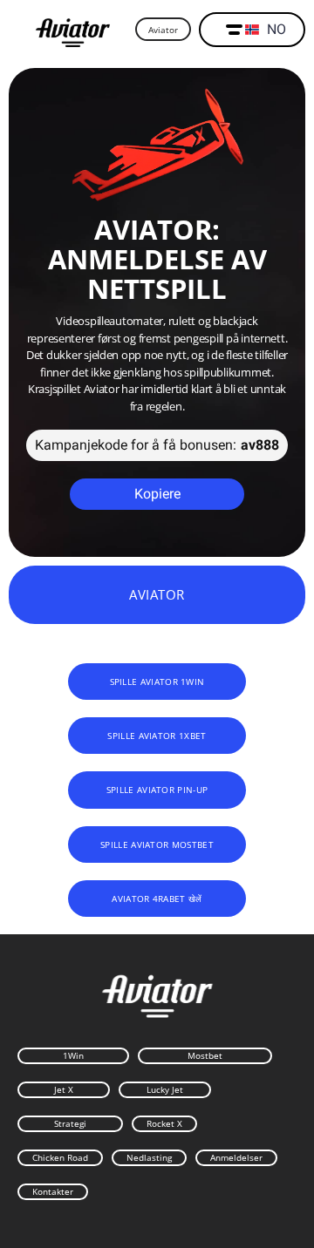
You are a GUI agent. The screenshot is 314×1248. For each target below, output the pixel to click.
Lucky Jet (165, 1089)
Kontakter (52, 1191)
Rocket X (164, 1123)
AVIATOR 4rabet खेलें (156, 898)
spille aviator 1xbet (156, 735)
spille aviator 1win (157, 681)
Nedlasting (149, 1157)
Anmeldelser (236, 1157)
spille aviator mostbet (157, 844)
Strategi (70, 1123)
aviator (156, 594)
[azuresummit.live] (73, 30)
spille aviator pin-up (157, 789)
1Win (73, 1055)
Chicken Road (60, 1157)
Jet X (63, 1089)
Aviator (163, 30)
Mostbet (205, 1055)
